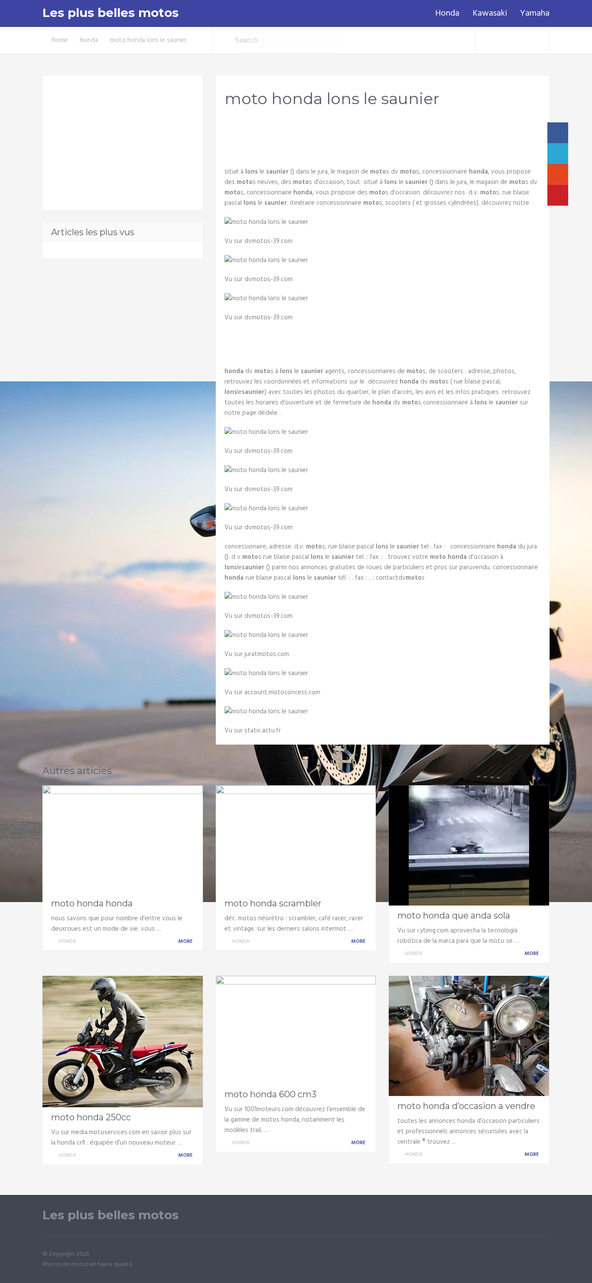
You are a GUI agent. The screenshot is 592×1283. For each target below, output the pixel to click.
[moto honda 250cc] (122, 1041)
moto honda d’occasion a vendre (466, 1106)
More (186, 941)
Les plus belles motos (110, 13)
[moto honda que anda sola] (469, 845)
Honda (447, 13)
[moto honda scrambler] (296, 839)
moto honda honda (92, 903)
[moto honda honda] (122, 839)
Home (60, 40)
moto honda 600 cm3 (270, 1094)
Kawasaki (489, 13)
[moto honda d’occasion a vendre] (469, 1036)
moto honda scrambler (273, 903)
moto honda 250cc (91, 1117)
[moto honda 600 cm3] (296, 1030)
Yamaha (535, 13)
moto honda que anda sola (453, 915)
